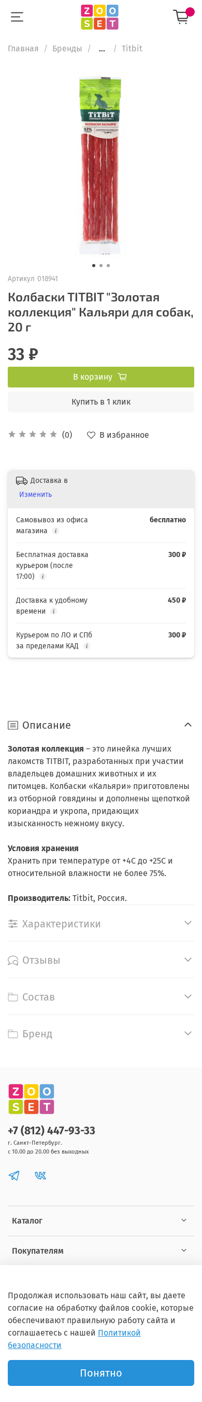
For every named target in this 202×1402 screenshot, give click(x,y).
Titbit (132, 48)
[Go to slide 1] (93, 265)
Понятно (101, 1373)
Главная (23, 48)
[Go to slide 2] (101, 265)
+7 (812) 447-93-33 (51, 1131)
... (102, 48)
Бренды (67, 48)
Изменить (35, 494)
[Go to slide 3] (108, 265)
